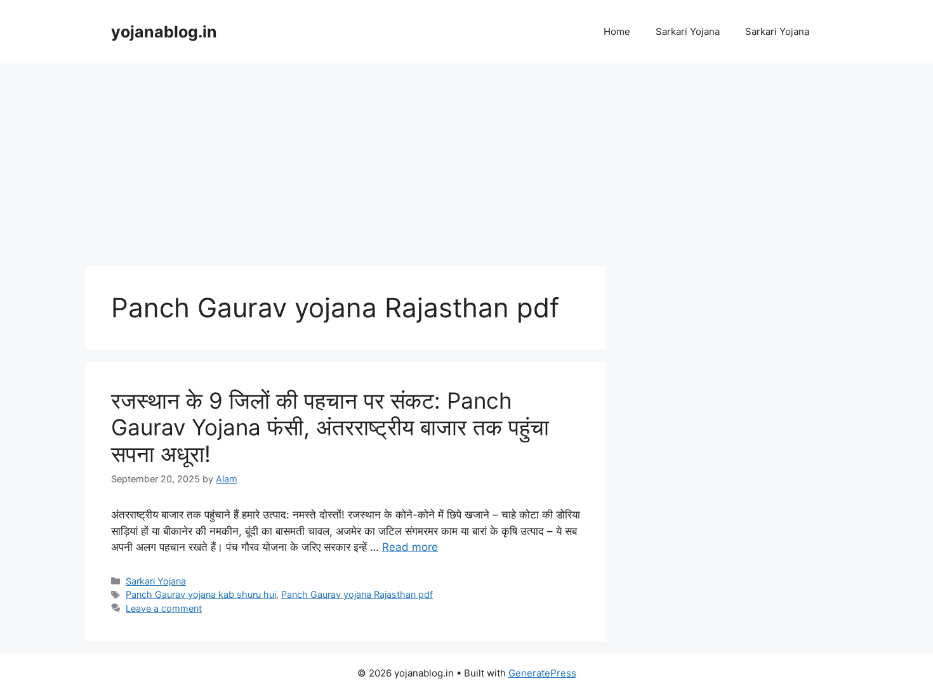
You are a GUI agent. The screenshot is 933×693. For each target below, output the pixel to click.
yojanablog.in (164, 31)
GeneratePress (542, 673)
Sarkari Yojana (688, 31)
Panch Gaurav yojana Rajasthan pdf (357, 594)
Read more (410, 547)
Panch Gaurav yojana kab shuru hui (201, 594)
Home (617, 31)
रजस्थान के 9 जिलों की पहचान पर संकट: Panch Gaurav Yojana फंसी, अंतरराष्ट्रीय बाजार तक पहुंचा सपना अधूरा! (330, 427)
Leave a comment (164, 608)
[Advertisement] (466, 159)
